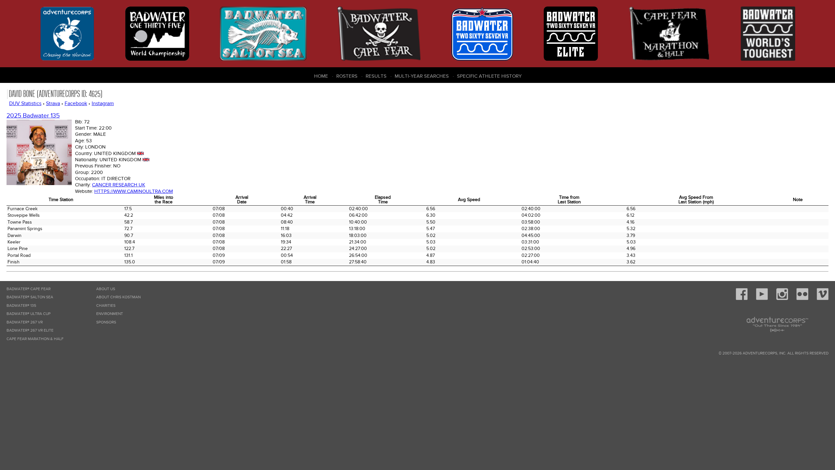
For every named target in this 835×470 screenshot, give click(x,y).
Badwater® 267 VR (25, 322)
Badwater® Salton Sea (30, 297)
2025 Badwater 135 (33, 115)
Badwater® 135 (21, 306)
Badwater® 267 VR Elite (30, 330)
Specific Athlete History (489, 76)
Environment (109, 314)
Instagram (103, 103)
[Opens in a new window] (742, 299)
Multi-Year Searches (422, 76)
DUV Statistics (25, 103)
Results (376, 76)
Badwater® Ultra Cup (29, 314)
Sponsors (106, 322)
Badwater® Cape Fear (29, 289)
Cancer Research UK (118, 185)
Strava (53, 103)
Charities (105, 306)
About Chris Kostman (118, 297)
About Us (105, 289)
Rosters (346, 76)
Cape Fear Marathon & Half (35, 339)
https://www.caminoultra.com (133, 191)
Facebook (76, 103)
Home (321, 76)
